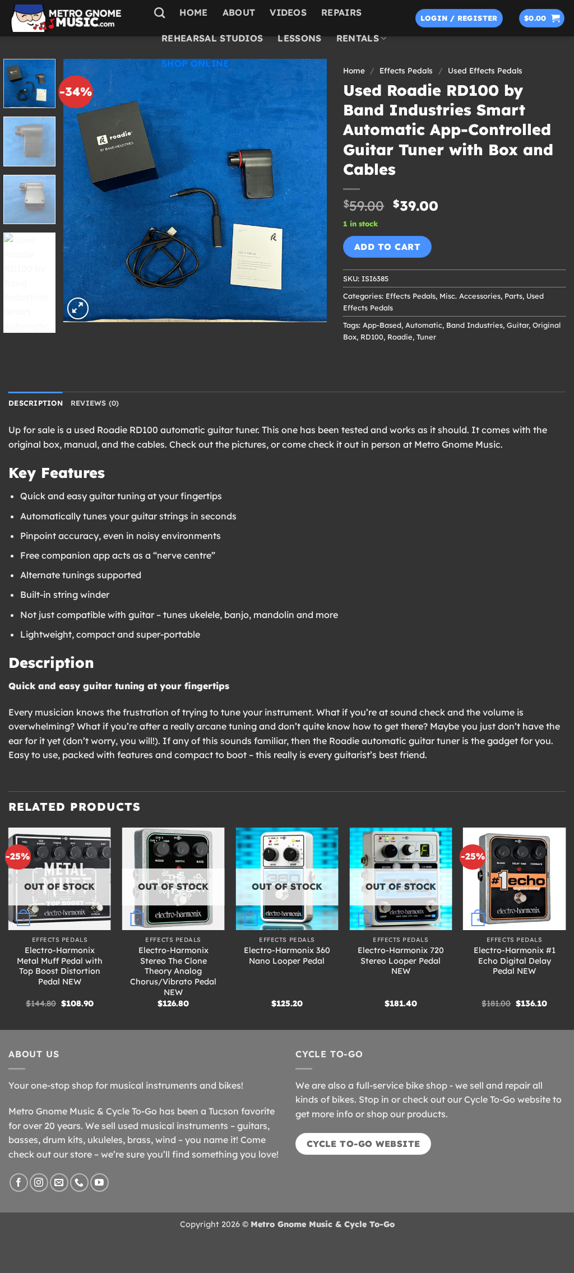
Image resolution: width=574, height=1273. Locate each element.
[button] (459, 18)
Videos (288, 12)
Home (193, 12)
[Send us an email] (59, 1182)
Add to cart (387, 246)
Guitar (518, 324)
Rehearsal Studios (212, 38)
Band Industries (474, 324)
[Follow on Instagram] (39, 1182)
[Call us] (79, 1182)
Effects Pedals (411, 295)
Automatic (423, 324)
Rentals (357, 38)
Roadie (400, 336)
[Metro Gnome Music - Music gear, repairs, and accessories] (72, 18)
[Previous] (82, 190)
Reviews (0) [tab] (95, 402)
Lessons (299, 38)
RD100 (371, 336)
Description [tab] (35, 402)
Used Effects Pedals (485, 70)
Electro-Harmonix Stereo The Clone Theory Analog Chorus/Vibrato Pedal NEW (173, 971)
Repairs (341, 12)
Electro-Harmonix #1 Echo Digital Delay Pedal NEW (515, 960)
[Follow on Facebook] (19, 1182)
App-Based (382, 324)
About (239, 12)
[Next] (307, 190)
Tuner (426, 336)
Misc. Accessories (470, 295)
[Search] (159, 13)
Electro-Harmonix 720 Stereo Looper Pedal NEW (401, 960)
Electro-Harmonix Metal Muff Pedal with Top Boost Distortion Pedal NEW (60, 966)
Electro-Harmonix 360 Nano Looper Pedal (287, 955)
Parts (513, 295)
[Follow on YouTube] (99, 1182)
